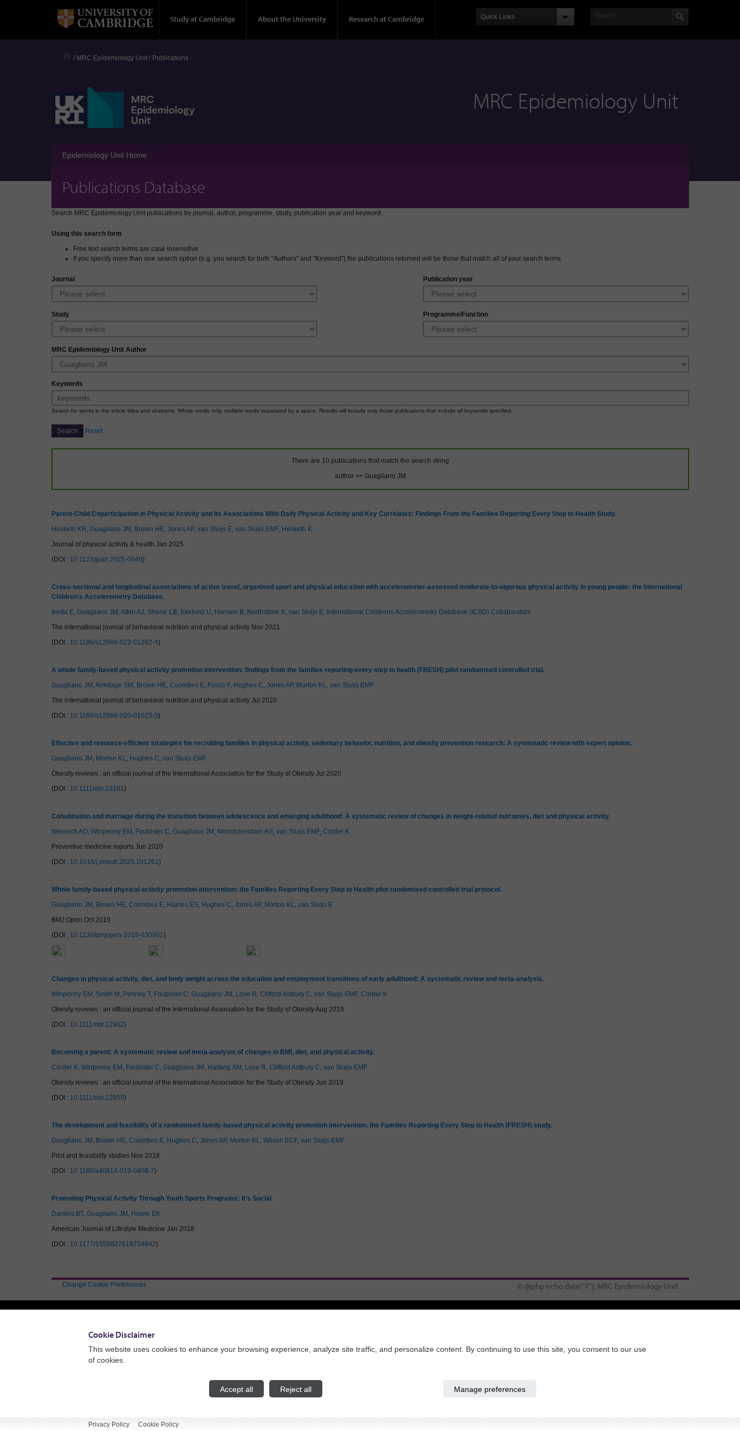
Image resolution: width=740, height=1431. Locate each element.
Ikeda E (62, 612)
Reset (93, 431)
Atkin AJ (132, 612)
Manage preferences (489, 1388)
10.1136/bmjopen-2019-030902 (117, 935)
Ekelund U (195, 612)
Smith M (108, 994)
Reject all (295, 1388)
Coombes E (187, 685)
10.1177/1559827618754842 (113, 1244)
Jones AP (180, 529)
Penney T (137, 994)
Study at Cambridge (202, 19)
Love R (246, 994)
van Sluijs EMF (256, 529)
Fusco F (218, 685)
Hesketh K (297, 529)
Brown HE (149, 529)
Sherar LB (162, 612)
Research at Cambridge (386, 19)
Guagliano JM (110, 529)
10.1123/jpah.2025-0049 (106, 559)
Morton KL (311, 685)
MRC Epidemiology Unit (111, 58)
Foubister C (152, 831)
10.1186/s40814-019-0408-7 (112, 1171)
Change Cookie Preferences (104, 1284)
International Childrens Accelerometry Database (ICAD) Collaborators (429, 612)
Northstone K (266, 612)
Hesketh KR (69, 529)
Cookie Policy (158, 1424)
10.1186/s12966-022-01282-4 (114, 642)
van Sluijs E (214, 529)
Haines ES (182, 904)
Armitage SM (114, 685)
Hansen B (229, 612)
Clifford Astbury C (285, 994)
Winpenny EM (111, 831)
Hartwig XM (224, 1067)
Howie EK (145, 1213)
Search (67, 431)
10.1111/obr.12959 (97, 1097)
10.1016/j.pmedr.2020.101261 (114, 862)
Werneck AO (69, 831)
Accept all (236, 1388)
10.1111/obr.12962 (97, 1024)
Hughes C (248, 685)
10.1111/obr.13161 (97, 788)
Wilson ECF (280, 1140)
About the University (292, 19)
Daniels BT (67, 1213)
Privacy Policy (108, 1424)
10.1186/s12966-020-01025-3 (114, 715)
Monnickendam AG (245, 831)
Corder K (336, 831)
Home (67, 55)
